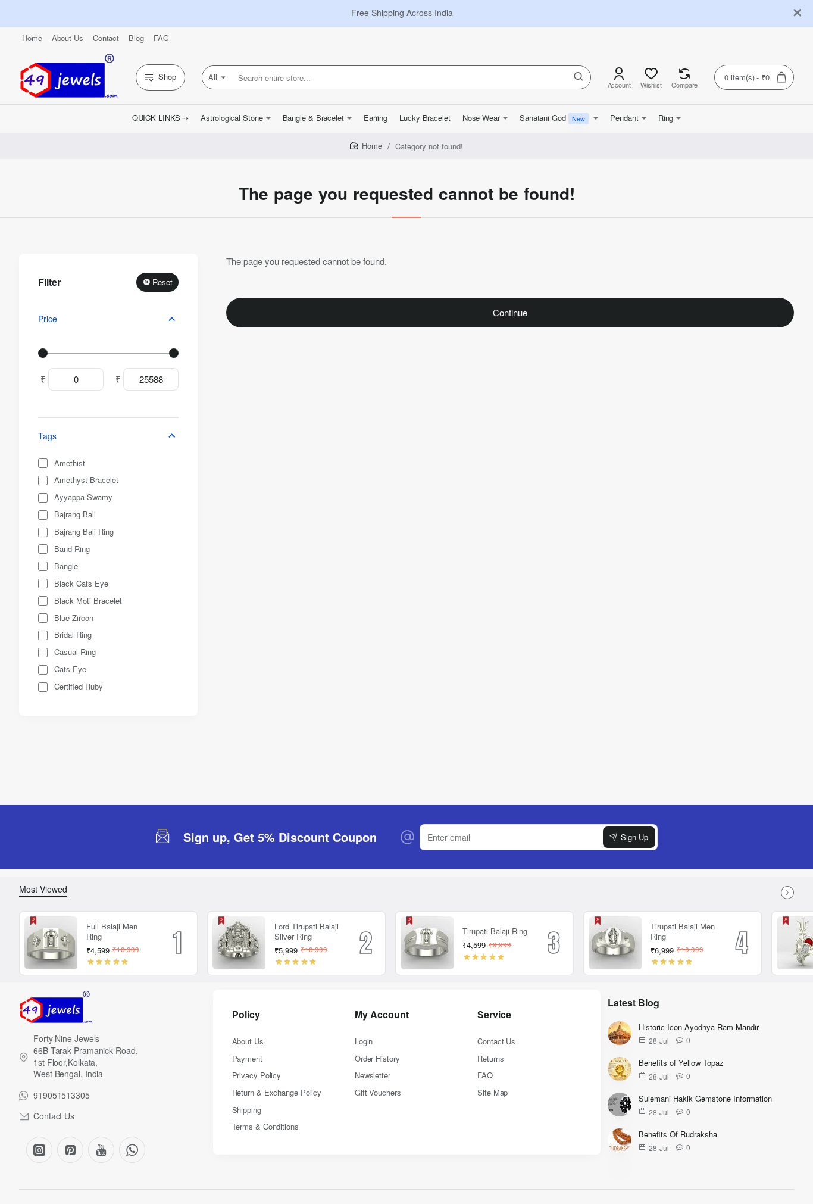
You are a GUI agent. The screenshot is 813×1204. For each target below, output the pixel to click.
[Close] (797, 13)
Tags (47, 436)
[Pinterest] (70, 1150)
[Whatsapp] (132, 1150)
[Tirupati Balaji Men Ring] (615, 943)
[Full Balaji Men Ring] (51, 943)
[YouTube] (101, 1150)
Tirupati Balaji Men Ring (683, 932)
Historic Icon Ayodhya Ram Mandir (699, 1027)
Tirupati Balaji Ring (494, 932)
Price (47, 319)
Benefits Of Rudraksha (678, 1135)
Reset (162, 282)
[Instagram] (39, 1150)
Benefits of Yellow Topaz (681, 1063)
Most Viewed (43, 889)
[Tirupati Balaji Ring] (427, 943)
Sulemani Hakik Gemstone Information (705, 1099)
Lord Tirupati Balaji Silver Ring (306, 932)
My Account (382, 1015)
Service (494, 1015)
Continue (510, 312)
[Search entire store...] (578, 77)
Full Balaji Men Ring (111, 932)
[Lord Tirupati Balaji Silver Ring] (239, 943)
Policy (246, 1015)
